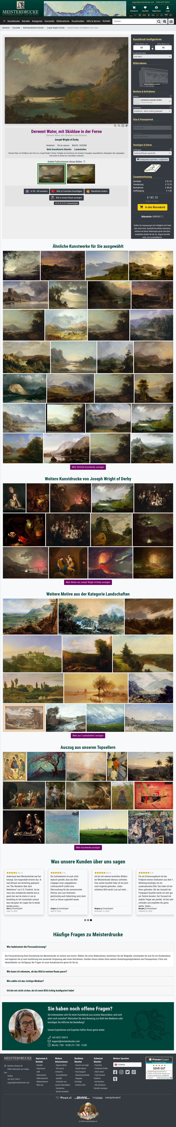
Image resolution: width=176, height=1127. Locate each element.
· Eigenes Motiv (61, 1065)
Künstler (26, 21)
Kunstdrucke (14, 21)
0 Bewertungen (72, 203)
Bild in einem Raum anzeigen (68, 197)
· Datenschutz (41, 1075)
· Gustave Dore (80, 1085)
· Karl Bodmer (99, 1082)
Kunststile (49, 21)
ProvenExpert (20, 908)
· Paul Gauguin (80, 1072)
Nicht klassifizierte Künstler (33, 28)
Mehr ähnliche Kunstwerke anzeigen (88, 467)
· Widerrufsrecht (42, 1078)
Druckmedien (78, 21)
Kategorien (37, 21)
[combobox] (152, 56)
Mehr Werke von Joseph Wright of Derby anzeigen (88, 582)
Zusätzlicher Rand (139, 53)
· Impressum (40, 1068)
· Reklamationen (42, 1082)
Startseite (5, 28)
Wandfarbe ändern (99, 191)
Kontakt (106, 21)
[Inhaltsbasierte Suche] (165, 21)
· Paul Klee (98, 1065)
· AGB (38, 1072)
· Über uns (39, 1085)
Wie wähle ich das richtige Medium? (25, 981)
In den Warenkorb (154, 207)
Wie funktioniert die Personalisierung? (26, 946)
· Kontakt (39, 1065)
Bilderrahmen (63, 21)
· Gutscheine (59, 1088)
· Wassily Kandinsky (82, 1075)
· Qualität (58, 1078)
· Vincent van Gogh (82, 1065)
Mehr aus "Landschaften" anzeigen (88, 735)
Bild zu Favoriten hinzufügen (68, 191)
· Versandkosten (61, 1075)
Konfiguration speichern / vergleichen (153, 159)
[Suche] (159, 21)
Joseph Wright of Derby (55, 28)
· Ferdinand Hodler (101, 1068)
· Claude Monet (80, 1068)
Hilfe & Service (93, 21)
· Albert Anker (99, 1072)
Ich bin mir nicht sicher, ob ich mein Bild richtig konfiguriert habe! (40, 990)
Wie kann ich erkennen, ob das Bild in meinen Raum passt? (37, 971)
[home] (4, 21)
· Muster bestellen (62, 1091)
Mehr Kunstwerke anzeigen (88, 847)
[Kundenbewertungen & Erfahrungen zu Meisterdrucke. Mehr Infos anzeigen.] (159, 1068)
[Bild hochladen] (171, 21)
